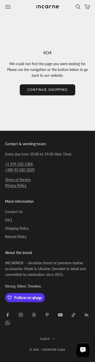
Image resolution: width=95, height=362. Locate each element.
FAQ (8, 220)
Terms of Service (18, 179)
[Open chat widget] (83, 350)
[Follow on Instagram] (20, 314)
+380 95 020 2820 (19, 170)
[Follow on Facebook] (7, 314)
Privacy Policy (15, 185)
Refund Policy (16, 237)
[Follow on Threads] (33, 314)
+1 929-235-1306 (19, 164)
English (45, 338)
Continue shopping (47, 90)
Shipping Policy (17, 228)
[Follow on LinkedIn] (86, 314)
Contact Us (14, 212)
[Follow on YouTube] (60, 314)
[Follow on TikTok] (73, 314)
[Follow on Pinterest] (47, 314)
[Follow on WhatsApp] (7, 322)
